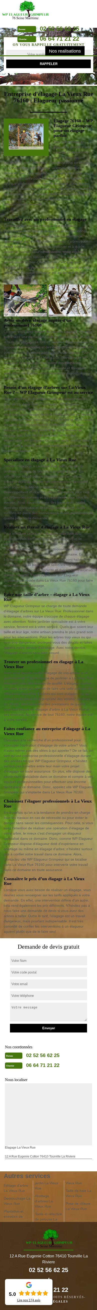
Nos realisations (65, 51)
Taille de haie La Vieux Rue (78, 1193)
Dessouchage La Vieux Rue (17, 1201)
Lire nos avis (28, 1300)
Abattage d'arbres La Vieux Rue (44, 1201)
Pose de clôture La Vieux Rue (78, 1206)
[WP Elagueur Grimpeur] (25, 10)
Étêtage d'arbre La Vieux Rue (16, 1188)
